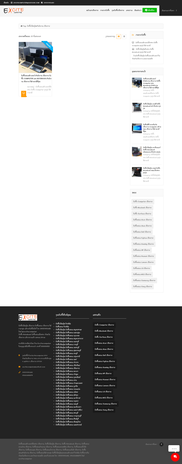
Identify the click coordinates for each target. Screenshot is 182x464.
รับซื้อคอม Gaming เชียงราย (143, 244)
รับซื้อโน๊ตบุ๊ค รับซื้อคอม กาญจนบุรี (68, 415)
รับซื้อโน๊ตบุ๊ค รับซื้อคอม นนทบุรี (67, 341)
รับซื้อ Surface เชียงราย (142, 213)
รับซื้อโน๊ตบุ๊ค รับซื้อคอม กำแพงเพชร (69, 383)
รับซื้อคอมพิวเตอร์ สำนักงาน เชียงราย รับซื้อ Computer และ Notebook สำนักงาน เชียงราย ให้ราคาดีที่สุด (36, 78)
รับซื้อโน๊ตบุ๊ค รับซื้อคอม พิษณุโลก (68, 421)
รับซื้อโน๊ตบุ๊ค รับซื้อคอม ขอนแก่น (68, 389)
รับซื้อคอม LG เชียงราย (141, 268)
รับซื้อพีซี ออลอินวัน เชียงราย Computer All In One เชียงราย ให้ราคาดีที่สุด (152, 128)
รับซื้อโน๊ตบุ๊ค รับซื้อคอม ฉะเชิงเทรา (68, 407)
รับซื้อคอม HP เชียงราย (141, 250)
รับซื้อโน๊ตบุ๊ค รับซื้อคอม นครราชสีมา (69, 409)
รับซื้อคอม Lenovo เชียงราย (143, 262)
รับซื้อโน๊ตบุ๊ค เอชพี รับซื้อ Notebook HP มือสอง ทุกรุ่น (152, 106)
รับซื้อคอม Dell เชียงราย (142, 231)
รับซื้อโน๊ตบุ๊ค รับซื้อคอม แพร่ (66, 359)
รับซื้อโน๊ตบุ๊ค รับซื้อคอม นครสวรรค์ (69, 424)
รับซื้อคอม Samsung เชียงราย (144, 280)
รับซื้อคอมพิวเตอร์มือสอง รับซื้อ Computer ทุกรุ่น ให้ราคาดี (39, 89)
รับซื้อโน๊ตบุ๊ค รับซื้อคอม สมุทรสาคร (69, 329)
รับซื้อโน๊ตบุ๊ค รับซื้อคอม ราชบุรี (67, 344)
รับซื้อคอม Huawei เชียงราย (143, 256)
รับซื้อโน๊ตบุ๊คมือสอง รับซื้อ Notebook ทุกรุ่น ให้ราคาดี (143, 51)
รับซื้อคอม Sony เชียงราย (142, 286)
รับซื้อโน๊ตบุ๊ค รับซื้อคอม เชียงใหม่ (68, 365)
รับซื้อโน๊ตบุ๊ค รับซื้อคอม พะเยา (67, 371)
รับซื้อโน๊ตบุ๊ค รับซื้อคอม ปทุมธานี (68, 356)
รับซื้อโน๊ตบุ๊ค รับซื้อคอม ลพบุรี (67, 404)
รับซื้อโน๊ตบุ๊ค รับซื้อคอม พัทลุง (67, 395)
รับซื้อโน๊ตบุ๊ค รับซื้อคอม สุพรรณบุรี (68, 350)
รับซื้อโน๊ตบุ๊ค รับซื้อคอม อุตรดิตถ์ (68, 377)
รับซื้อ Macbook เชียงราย (142, 207)
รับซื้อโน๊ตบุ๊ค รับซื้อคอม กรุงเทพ (67, 335)
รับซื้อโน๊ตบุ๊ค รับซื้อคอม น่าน (66, 380)
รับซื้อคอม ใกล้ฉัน (62, 326)
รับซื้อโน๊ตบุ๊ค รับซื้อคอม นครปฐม (68, 332)
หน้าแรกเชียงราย (92, 10)
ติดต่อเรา (138, 10)
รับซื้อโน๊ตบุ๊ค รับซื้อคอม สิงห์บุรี (67, 418)
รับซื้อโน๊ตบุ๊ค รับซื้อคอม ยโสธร (67, 392)
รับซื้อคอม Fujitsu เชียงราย (143, 238)
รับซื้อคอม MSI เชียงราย (142, 274)
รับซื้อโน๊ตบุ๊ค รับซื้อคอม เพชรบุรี (67, 347)
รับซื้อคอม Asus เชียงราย (142, 225)
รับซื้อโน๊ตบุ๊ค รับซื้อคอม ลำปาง (67, 362)
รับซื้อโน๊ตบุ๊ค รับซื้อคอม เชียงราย (68, 368)
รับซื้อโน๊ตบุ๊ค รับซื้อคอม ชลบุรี (67, 353)
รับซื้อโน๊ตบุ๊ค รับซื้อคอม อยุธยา (67, 401)
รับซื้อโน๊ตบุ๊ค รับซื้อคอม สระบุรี (67, 412)
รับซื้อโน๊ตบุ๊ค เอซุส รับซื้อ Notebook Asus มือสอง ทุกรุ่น (151, 170)
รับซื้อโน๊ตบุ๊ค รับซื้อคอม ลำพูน (67, 374)
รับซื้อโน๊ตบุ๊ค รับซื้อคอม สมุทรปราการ (69, 338)
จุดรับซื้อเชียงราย (118, 10)
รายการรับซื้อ (105, 10)
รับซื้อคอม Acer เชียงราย (142, 219)
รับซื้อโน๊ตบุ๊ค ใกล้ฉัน (63, 323)
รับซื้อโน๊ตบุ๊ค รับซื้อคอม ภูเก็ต (67, 386)
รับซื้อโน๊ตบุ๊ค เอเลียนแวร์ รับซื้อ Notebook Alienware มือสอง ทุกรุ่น (151, 149)
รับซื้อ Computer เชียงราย (142, 201)
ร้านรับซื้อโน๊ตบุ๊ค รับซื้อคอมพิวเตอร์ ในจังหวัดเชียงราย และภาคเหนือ (146, 57)
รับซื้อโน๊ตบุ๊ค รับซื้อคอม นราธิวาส (68, 398)
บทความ (129, 10)
